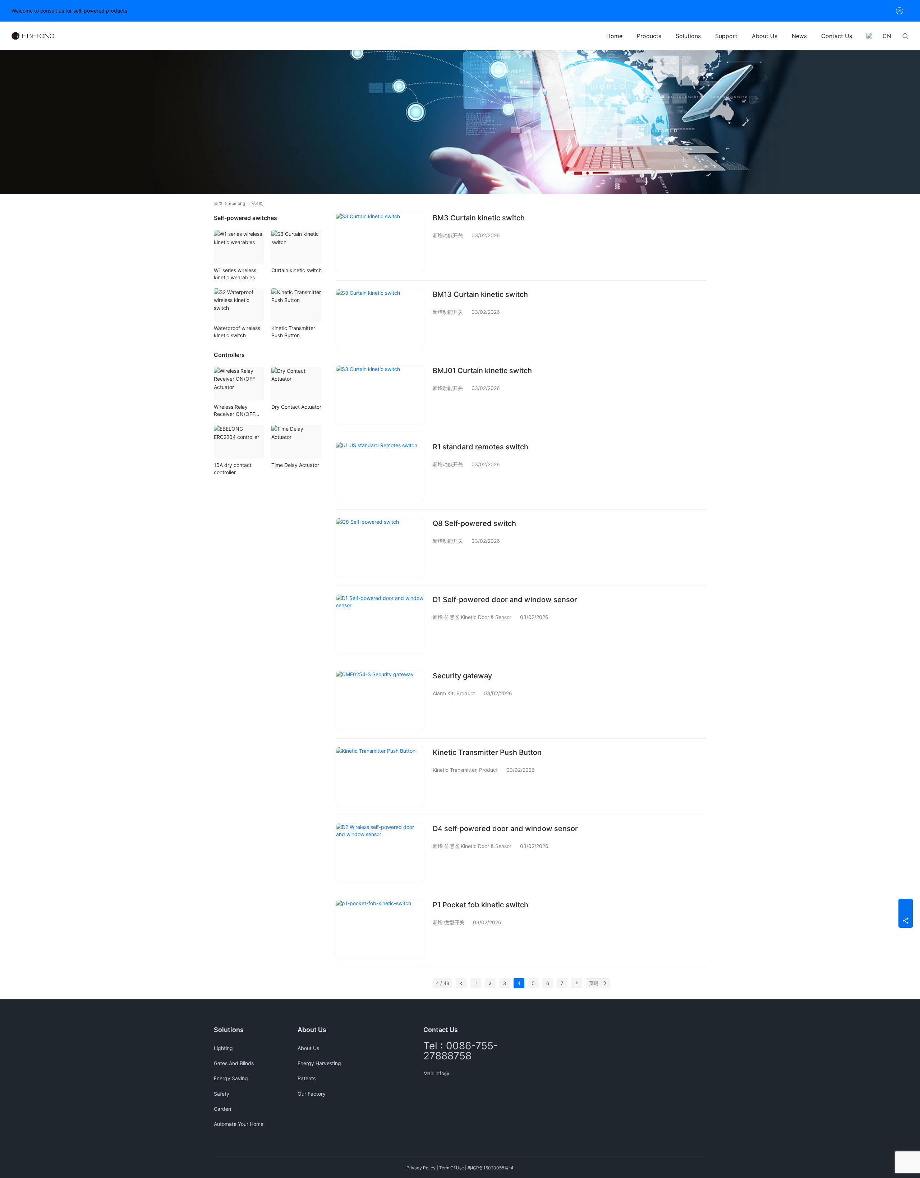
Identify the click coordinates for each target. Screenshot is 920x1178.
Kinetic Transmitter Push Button (487, 752)
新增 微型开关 (448, 922)
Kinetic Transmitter (454, 770)
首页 (218, 203)
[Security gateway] (380, 700)
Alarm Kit (443, 693)
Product (465, 693)
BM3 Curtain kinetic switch (479, 218)
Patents (307, 1078)
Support (726, 36)
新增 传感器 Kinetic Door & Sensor (472, 617)
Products (649, 36)
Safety (221, 1094)
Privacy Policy (421, 1167)
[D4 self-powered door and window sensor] (380, 853)
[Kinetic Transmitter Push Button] (380, 776)
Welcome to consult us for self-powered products (69, 11)
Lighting (223, 1048)
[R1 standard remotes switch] (380, 471)
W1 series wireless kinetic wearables (235, 273)
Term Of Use (451, 1167)
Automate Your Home (238, 1124)
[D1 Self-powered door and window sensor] (380, 624)
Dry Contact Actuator (296, 407)
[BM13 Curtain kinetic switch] (380, 318)
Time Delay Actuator (295, 465)
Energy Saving (231, 1078)
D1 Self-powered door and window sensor (505, 599)
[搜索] (905, 36)
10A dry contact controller (233, 468)
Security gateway (462, 675)
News (799, 36)
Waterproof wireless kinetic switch (237, 331)
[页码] (604, 983)
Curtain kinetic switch (296, 270)
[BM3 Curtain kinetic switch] (380, 242)
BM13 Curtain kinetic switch (480, 294)
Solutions (688, 36)
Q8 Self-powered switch (474, 523)
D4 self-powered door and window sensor (505, 828)
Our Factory (312, 1094)
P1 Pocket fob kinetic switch (480, 904)
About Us (764, 36)
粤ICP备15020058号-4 (491, 1167)
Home (614, 36)
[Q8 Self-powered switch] (380, 547)
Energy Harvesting (319, 1063)
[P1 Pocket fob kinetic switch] (380, 929)
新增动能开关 (448, 235)
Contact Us (836, 36)
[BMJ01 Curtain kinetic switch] (380, 395)
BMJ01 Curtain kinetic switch (482, 370)
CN (887, 36)
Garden (222, 1109)
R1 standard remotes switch (480, 447)
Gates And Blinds (234, 1063)
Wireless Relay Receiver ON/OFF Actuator (234, 411)
